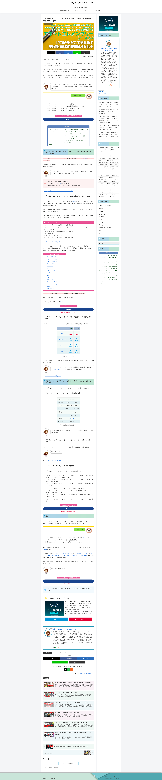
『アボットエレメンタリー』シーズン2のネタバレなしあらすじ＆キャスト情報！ (67, 136)
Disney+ (68, 119)
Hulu (62, 351)
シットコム (65, 652)
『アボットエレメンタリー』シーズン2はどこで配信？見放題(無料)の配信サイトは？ (68, 129)
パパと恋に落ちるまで (82, 553)
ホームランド (50, 279)
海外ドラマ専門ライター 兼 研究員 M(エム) (65, 629)
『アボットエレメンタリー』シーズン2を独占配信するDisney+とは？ (66, 131)
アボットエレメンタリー (62, 553)
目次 (66, 126)
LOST (48, 272)
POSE (48, 286)
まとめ (50, 144)
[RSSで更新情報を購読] (58, 647)
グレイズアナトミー (52, 257)
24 (47, 268)
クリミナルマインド (52, 261)
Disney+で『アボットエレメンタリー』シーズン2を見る (58, 191)
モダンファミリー (58, 369)
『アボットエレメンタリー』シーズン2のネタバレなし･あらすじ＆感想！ (67, 140)
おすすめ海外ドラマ (48, 652)
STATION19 (50, 266)
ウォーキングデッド (52, 259)
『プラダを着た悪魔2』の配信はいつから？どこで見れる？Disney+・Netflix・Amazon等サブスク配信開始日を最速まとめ (109, 135)
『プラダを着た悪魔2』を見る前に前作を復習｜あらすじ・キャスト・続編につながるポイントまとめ (109, 127)
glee (48, 275)
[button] (85, 52)
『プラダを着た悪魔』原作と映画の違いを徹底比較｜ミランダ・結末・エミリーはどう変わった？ (108, 111)
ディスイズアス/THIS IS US (80, 555)
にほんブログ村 (102, 93)
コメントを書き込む (68, 763)
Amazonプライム (62, 339)
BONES (49, 277)
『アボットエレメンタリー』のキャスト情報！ (61, 142)
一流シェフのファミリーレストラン (61, 555)
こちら (61, 301)
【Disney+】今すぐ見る (80, 619)
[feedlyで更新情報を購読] (56, 647)
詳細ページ (56, 619)
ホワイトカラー (51, 263)
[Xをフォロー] (54, 647)
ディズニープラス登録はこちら (53, 242)
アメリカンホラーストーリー (54, 282)
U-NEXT (62, 345)
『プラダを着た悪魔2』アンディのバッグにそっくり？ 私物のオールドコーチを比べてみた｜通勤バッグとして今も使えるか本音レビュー (109, 119)
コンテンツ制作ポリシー (115, 776)
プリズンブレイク (51, 270)
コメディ (60, 652)
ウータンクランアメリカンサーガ (55, 284)
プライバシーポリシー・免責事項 (101, 776)
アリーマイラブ (51, 288)
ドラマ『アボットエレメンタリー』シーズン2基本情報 (62, 138)
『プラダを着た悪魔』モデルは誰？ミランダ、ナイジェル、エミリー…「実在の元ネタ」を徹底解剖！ (108, 104)
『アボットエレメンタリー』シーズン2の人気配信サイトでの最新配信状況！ (67, 134)
